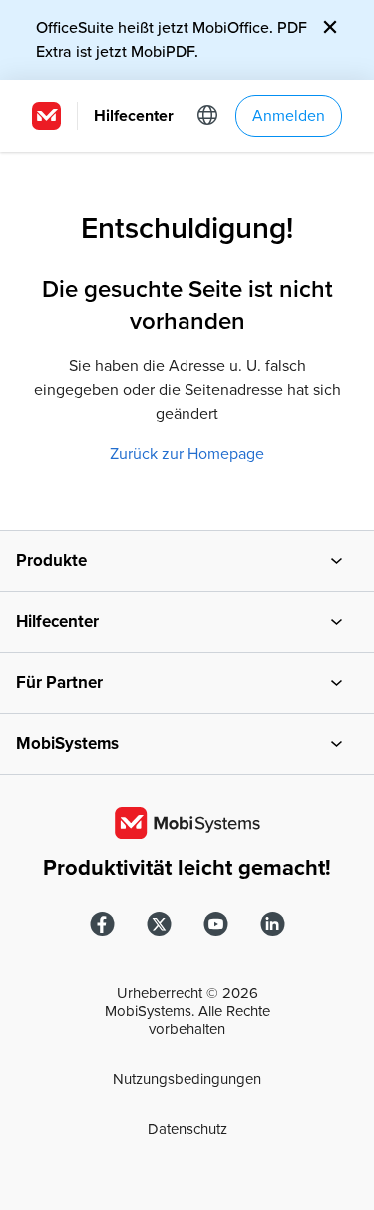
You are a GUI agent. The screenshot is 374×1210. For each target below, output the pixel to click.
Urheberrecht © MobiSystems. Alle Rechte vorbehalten (187, 1011)
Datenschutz (187, 1129)
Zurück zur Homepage (187, 454)
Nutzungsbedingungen (187, 1079)
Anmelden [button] (288, 116)
